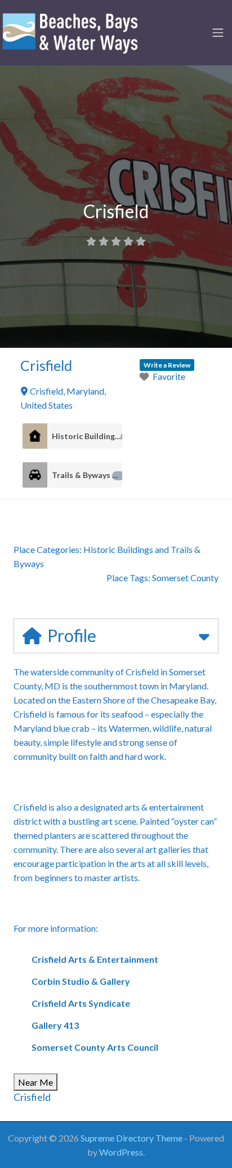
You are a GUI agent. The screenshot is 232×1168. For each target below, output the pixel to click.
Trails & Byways (86, 475)
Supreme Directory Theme (132, 1137)
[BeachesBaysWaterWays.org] (70, 31)
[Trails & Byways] (35, 475)
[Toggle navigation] (218, 33)
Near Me (35, 1082)
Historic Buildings (87, 436)
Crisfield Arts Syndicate (81, 1003)
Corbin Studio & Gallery (81, 981)
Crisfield (32, 1097)
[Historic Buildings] (35, 436)
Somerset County (185, 577)
